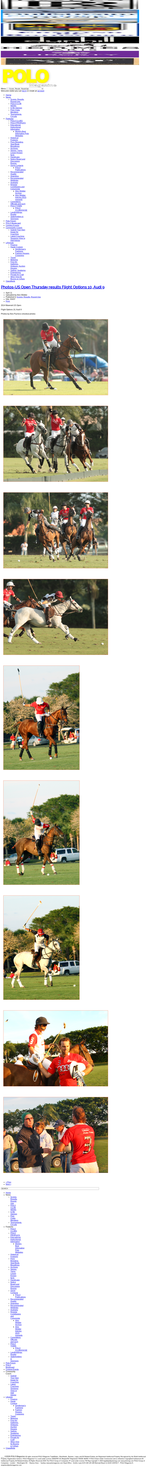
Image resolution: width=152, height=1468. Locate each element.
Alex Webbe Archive (20, 192)
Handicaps (15, 157)
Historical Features (14, 139)
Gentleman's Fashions (20, 250)
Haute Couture (16, 247)
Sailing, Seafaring (18, 270)
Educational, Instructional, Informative (15, 127)
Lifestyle (10, 243)
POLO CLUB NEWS (15, 105)
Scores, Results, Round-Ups (17, 100)
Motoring (14, 260)
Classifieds (10, 281)
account (41, 91)
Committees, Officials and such (17, 203)
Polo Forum (11, 221)
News (8, 97)
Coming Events (12, 225)
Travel (13, 258)
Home (8, 95)
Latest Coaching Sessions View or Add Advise (17, 238)
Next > (8, 1184)
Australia (14, 183)
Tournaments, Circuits (16, 115)
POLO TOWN (16, 206)
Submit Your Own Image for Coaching (17, 232)
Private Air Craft (17, 275)
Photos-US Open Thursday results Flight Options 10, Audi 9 (52, 287)
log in (24, 91)
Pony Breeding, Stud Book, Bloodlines (17, 144)
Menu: (4, 89)
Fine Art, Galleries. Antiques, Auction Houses (17, 265)
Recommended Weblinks (16, 179)
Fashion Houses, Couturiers (22, 254)
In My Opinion (16, 108)
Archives (14, 148)
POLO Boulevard (13, 223)
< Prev (8, 1182)
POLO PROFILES (18, 123)
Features (10, 119)
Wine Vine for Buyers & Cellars (17, 278)
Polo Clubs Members (15, 111)
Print (8, 301)
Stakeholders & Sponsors (16, 218)
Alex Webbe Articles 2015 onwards (20, 197)
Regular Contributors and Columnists (17, 187)
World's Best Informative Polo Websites (22, 133)
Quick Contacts (16, 166)
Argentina (14, 176)
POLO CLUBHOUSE (21, 209)
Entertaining (15, 273)
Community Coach (14, 228)
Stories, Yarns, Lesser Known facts (16, 153)
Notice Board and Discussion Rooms (17, 161)
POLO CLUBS (16, 121)
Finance (13, 245)
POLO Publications (20, 169)
